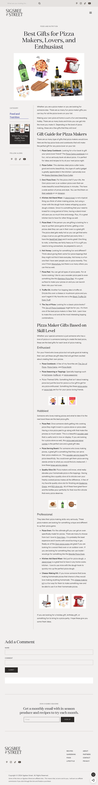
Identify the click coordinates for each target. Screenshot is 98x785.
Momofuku (56, 264)
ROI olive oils (57, 486)
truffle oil (57, 375)
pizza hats (48, 390)
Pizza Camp (52, 367)
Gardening (71, 754)
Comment (9, 658)
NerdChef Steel (55, 239)
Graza (44, 486)
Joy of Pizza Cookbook (55, 308)
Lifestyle (71, 761)
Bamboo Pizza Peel (66, 279)
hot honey (48, 375)
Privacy (86, 761)
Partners (87, 754)
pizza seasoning (70, 375)
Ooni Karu (61, 537)
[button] (90, 12)
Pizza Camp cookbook (75, 154)
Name (7, 648)
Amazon (61, 193)
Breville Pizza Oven (77, 554)
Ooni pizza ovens (62, 544)
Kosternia (83, 483)
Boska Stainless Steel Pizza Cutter (59, 175)
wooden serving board (75, 455)
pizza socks (82, 386)
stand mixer (70, 198)
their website (47, 193)
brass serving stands (59, 465)
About (85, 751)
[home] (14, 12)
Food (69, 758)
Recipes (70, 751)
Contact (86, 758)
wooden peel (82, 434)
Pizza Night (66, 367)
